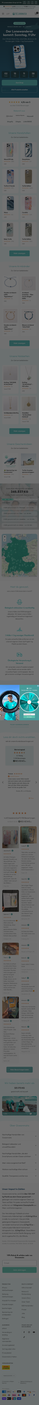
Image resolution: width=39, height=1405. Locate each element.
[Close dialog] (38, 686)
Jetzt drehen (29, 716)
